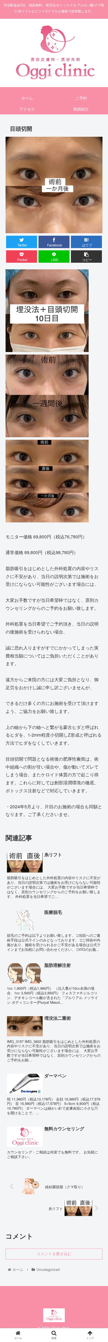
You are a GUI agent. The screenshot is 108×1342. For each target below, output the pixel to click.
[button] (97, 806)
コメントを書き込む (54, 1254)
